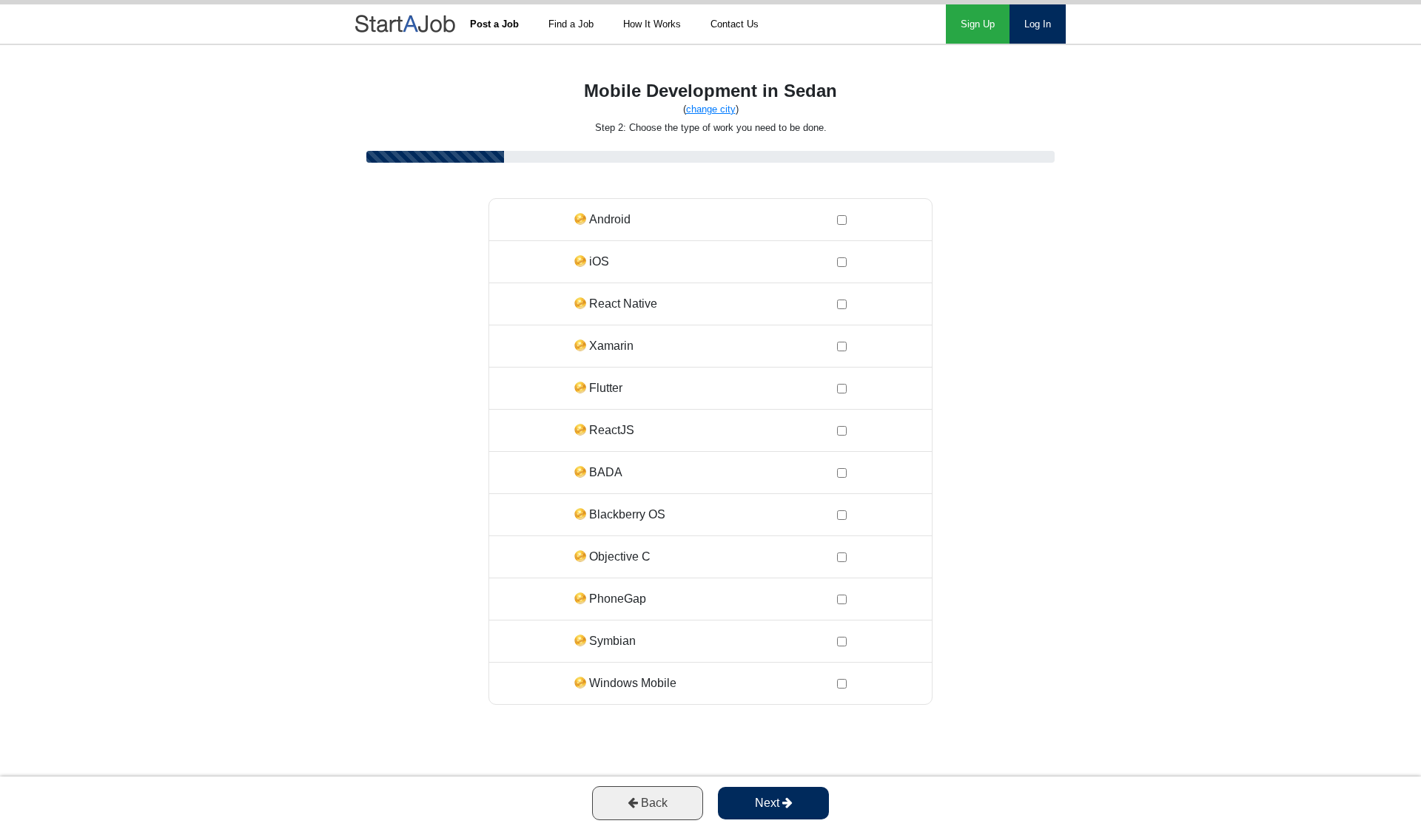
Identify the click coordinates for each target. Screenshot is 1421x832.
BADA (605, 472)
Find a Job (571, 24)
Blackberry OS (627, 514)
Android (610, 219)
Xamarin (611, 345)
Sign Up (978, 24)
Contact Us (734, 24)
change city (711, 109)
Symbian (612, 641)
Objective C (620, 556)
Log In (1037, 24)
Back (653, 803)
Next (768, 803)
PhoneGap (617, 598)
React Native (623, 303)
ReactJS (611, 430)
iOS (599, 261)
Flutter (605, 388)
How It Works (652, 24)
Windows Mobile (632, 683)
